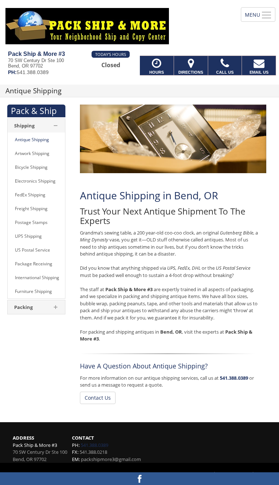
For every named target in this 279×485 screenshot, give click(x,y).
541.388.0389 (234, 378)
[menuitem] (36, 140)
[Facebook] (139, 478)
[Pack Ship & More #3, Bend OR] (139, 25)
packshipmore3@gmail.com (111, 459)
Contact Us (98, 397)
